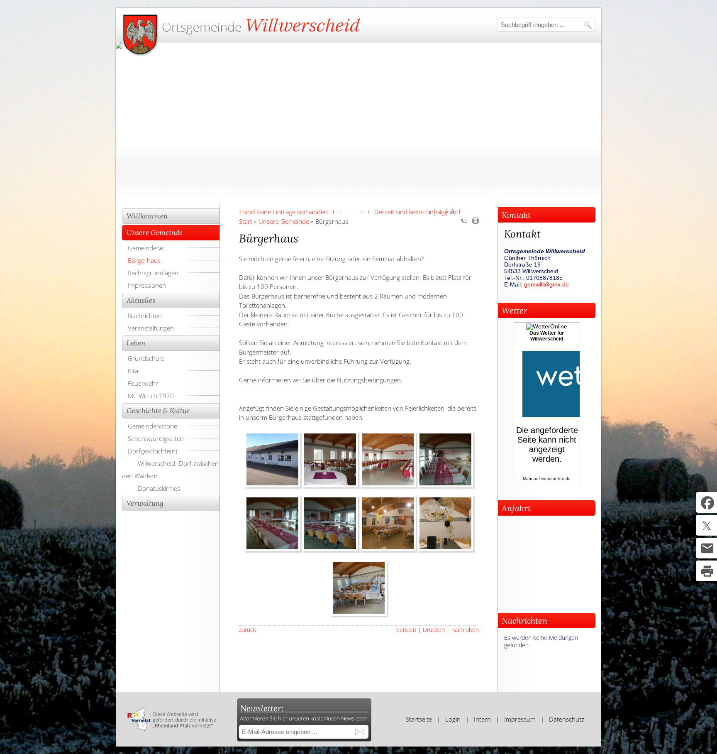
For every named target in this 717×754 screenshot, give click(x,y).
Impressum (520, 719)
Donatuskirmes (159, 488)
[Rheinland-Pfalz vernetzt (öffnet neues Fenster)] (171, 728)
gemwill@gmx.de (546, 284)
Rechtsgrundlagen (153, 273)
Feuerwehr (143, 383)
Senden (406, 630)
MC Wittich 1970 (151, 396)
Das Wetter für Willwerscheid (546, 336)
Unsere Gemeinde (155, 232)
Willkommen (147, 215)
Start (245, 221)
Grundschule (146, 358)
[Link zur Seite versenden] (464, 221)
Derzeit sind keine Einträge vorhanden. (243, 212)
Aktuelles (141, 300)
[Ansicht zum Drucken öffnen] (475, 221)
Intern (482, 719)
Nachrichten (145, 315)
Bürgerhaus (144, 260)
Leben (136, 343)
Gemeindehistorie (152, 426)
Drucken (434, 630)
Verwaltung (145, 503)
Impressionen (147, 285)
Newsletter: (261, 708)
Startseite (419, 719)
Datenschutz (566, 719)
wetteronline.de (556, 478)
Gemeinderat (146, 248)
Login (453, 719)
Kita (133, 371)
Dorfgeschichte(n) (152, 451)
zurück (247, 630)
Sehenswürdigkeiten (156, 438)
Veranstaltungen (151, 328)
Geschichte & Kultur (158, 410)
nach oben (465, 630)
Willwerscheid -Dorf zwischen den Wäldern (170, 469)
